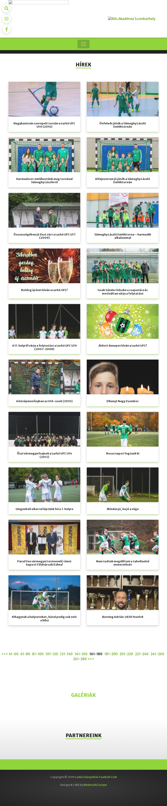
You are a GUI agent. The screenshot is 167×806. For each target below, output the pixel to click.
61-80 (25, 654)
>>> (90, 659)
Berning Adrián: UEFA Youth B (122, 617)
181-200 (111, 654)
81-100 (37, 654)
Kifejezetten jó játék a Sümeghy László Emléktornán (122, 180)
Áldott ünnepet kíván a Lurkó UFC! (123, 345)
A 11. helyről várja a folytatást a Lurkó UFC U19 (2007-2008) (44, 347)
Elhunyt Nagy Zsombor (123, 401)
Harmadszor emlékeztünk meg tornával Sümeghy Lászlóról (44, 180)
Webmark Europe (95, 785)
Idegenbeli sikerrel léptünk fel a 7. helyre (44, 509)
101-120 (51, 654)
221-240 (142, 654)
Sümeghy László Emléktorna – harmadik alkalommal (122, 236)
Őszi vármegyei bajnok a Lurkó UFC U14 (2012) (44, 455)
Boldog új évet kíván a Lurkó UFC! (44, 290)
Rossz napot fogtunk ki (122, 453)
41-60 (13, 654)
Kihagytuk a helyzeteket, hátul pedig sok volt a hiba (44, 618)
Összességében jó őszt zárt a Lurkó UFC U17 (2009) (44, 236)
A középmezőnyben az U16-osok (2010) (44, 401)
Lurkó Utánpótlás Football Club (96, 777)
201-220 (126, 654)
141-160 (81, 654)
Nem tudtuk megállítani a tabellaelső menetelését (122, 563)
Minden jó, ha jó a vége (123, 509)
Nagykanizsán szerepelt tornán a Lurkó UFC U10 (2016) (44, 125)
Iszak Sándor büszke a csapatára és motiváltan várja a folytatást (123, 291)
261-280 (80, 659)
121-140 (66, 654)
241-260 (157, 654)
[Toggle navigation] (83, 44)
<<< (5, 654)
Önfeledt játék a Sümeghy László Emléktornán (122, 125)
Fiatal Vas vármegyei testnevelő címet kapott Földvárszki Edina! (44, 563)
